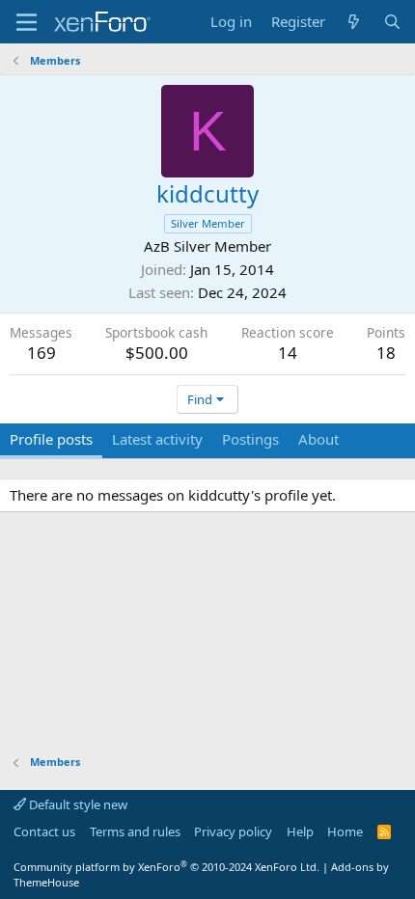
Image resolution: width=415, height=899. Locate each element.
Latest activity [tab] (157, 439)
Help (300, 831)
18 (386, 352)
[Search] (392, 22)
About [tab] (318, 439)
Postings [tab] (250, 439)
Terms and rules (135, 831)
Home (345, 831)
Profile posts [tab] (51, 439)
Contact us (44, 831)
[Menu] (26, 22)
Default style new (76, 804)
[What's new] (354, 22)
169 (41, 352)
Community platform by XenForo (166, 866)
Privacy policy (233, 831)
